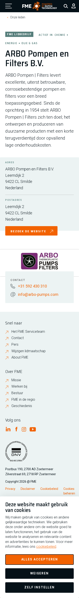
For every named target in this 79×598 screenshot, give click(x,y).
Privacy (10, 489)
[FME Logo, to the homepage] (39, 6)
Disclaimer (28, 489)
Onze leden (17, 17)
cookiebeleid (46, 546)
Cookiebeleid (49, 489)
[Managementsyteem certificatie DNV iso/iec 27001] (16, 454)
